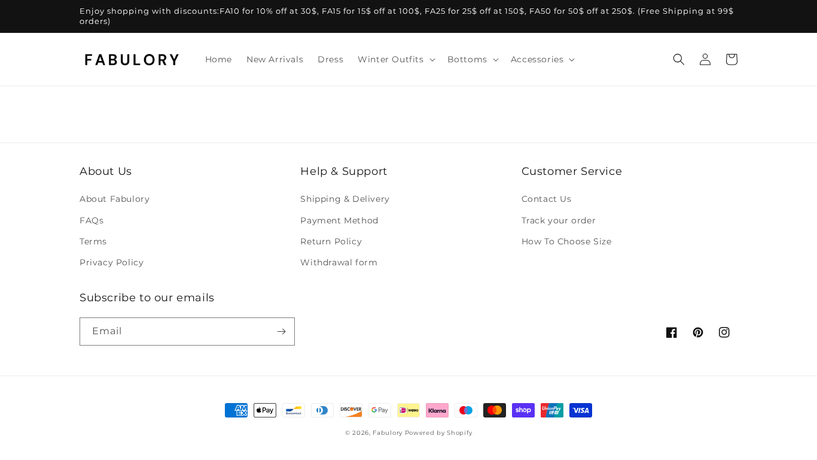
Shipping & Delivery (344, 198)
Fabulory (388, 433)
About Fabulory (115, 198)
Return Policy (331, 241)
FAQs (91, 220)
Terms (93, 241)
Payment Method (339, 220)
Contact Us (547, 198)
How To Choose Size (567, 241)
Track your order (559, 220)
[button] (395, 59)
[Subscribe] (281, 331)
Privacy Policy (112, 262)
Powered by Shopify (438, 433)
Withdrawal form (338, 262)
